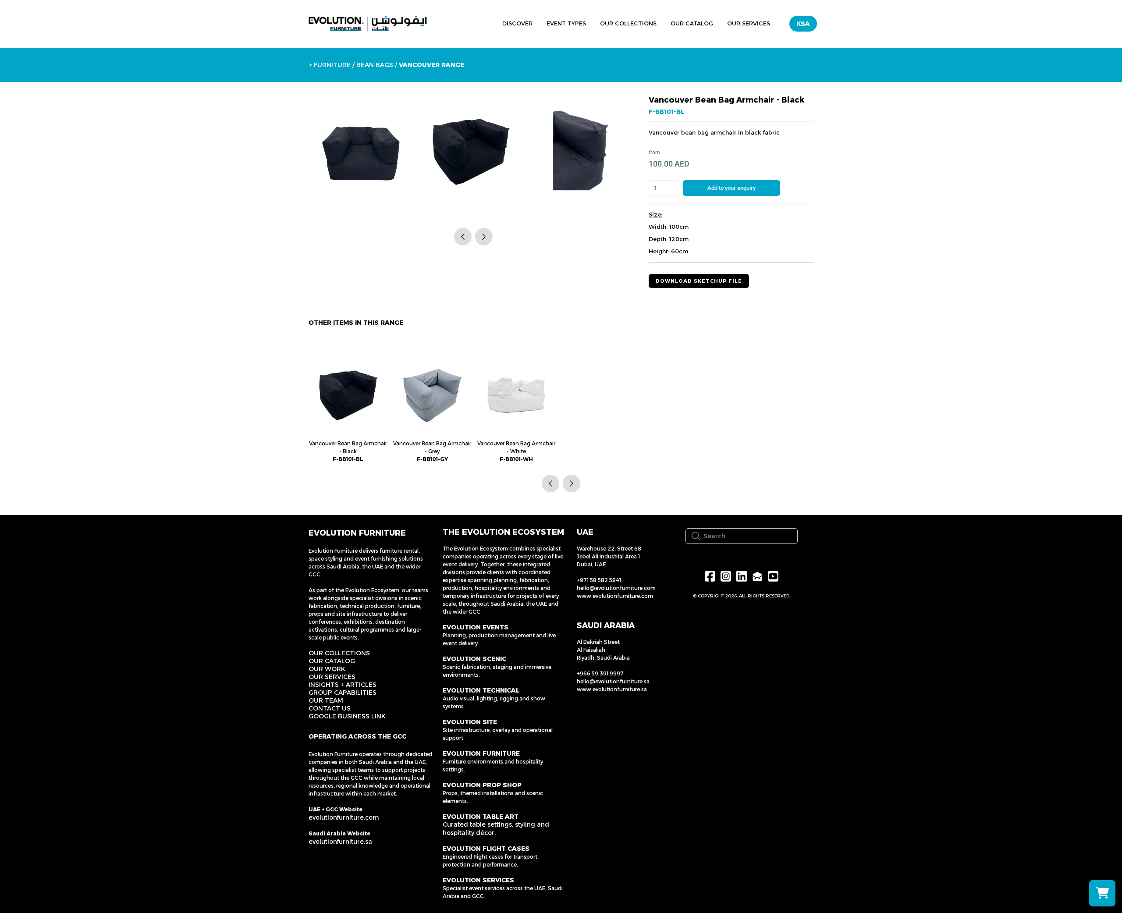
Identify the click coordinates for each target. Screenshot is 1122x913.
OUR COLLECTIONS (339, 653)
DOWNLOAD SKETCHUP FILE (699, 281)
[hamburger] (454, 22)
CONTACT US (330, 708)
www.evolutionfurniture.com (615, 596)
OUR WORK (327, 669)
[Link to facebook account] (710, 576)
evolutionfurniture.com (344, 817)
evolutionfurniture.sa (340, 842)
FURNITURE (332, 65)
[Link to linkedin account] (741, 576)
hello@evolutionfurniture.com (616, 588)
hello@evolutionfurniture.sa (613, 681)
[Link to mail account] (757, 576)
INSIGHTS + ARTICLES (342, 685)
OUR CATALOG (332, 661)
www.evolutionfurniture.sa (612, 689)
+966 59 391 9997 (600, 673)
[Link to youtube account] (773, 576)
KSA (803, 24)
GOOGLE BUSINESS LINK (347, 716)
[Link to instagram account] (726, 576)
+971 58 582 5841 (599, 580)
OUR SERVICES (332, 677)
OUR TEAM (326, 700)
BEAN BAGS (374, 65)
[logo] (367, 24)
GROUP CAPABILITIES (342, 692)
